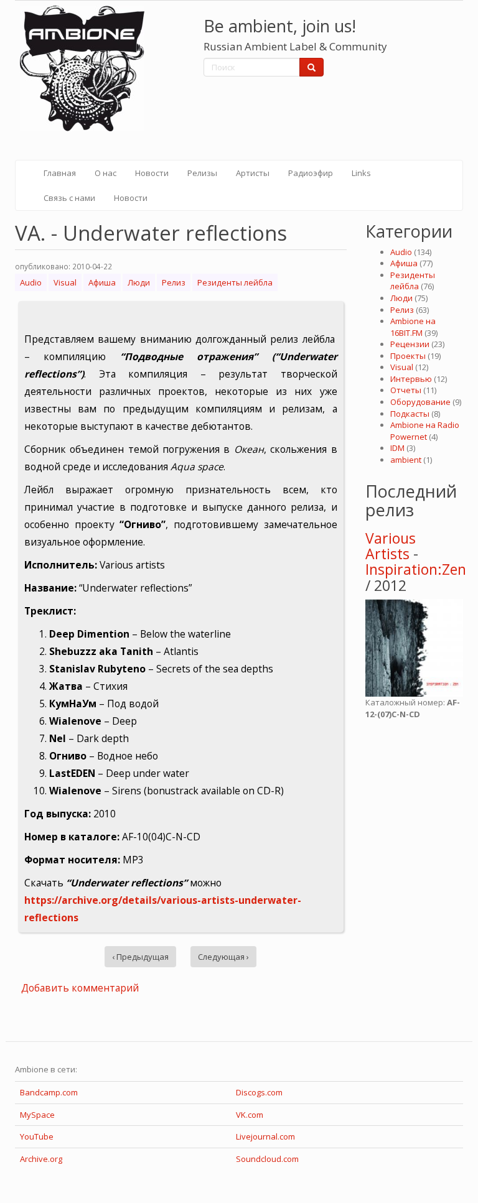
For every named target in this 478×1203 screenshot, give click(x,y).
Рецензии (409, 344)
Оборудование (420, 401)
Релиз (173, 282)
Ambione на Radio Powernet (424, 430)
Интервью (411, 378)
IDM (397, 447)
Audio (31, 282)
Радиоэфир (310, 173)
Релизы (202, 173)
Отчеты (405, 390)
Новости (152, 173)
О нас (105, 173)
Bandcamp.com (49, 1092)
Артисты (252, 173)
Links (361, 173)
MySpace (37, 1114)
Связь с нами (69, 197)
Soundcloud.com (267, 1158)
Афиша (102, 282)
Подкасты (409, 413)
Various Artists (390, 546)
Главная (60, 173)
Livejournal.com (265, 1136)
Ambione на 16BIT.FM (413, 326)
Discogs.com (259, 1092)
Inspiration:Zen (415, 569)
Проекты (408, 355)
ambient (405, 459)
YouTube (37, 1136)
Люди (139, 282)
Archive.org (41, 1158)
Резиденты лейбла (235, 282)
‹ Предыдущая (140, 956)
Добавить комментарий (80, 988)
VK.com (249, 1114)
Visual (65, 282)
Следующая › (223, 956)
